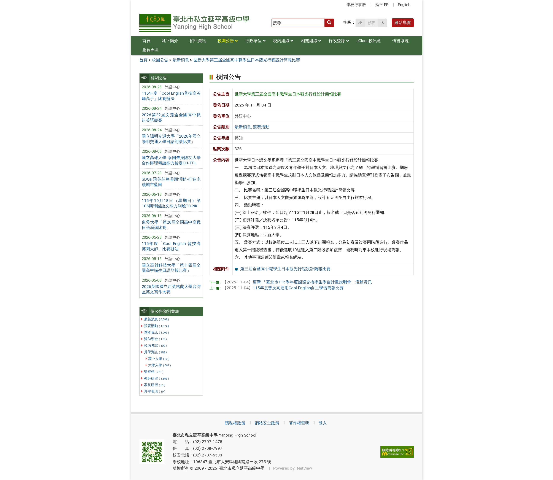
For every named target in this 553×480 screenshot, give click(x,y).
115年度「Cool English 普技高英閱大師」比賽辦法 (171, 246)
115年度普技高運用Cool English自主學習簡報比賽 (283, 287)
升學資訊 (155, 352)
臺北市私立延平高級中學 (240, 468)
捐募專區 (150, 49)
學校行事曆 (356, 4)
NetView (304, 468)
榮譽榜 (153, 372)
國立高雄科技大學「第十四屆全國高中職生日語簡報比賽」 (171, 268)
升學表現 (154, 391)
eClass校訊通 (368, 40)
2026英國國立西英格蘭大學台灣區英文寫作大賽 (171, 289)
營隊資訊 (156, 332)
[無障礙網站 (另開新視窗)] (397, 452)
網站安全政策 (267, 423)
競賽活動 (156, 326)
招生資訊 (198, 40)
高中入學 (158, 359)
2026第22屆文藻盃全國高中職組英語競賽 (171, 117)
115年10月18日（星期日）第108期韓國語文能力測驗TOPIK (171, 203)
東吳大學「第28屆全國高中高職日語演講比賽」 (171, 225)
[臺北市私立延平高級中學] (194, 23)
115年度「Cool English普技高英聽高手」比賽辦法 (171, 96)
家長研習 (154, 385)
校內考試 (155, 345)
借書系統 (400, 40)
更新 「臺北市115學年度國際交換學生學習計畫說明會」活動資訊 (297, 282)
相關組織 (309, 40)
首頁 (146, 40)
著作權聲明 (299, 423)
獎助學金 (155, 339)
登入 (323, 423)
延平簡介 (170, 40)
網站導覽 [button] (402, 22)
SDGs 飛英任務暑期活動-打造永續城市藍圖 (171, 182)
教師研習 (156, 378)
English (404, 4)
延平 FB (382, 4)
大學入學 (159, 365)
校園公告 (226, 40)
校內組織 (281, 40)
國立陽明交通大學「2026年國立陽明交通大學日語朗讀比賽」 (171, 139)
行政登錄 (337, 40)
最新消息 (156, 319)
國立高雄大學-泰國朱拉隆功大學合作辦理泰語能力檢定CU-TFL (171, 160)
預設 (371, 23)
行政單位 (253, 40)
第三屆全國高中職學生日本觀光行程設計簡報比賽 (285, 268)
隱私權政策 (235, 423)
